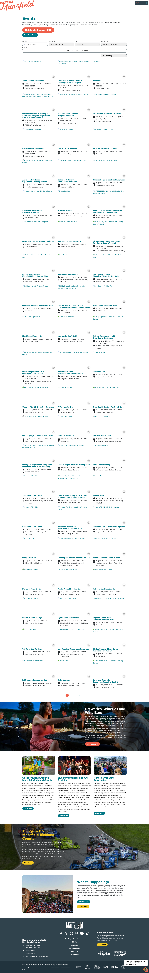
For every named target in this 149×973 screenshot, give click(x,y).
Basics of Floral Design (32, 589)
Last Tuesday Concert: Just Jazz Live (73, 649)
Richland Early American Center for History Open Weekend (107, 242)
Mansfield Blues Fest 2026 (69, 241)
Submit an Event (30, 35)
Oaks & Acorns (64, 680)
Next (80, 695)
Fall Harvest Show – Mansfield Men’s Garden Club (35, 275)
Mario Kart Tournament (68, 274)
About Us (74, 951)
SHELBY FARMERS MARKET (105, 148)
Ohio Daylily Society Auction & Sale (108, 407)
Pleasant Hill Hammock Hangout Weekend (68, 114)
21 (75, 695)
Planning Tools (74, 948)
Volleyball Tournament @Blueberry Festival (32, 211)
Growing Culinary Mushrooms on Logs (74, 557)
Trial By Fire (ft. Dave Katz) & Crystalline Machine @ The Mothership (74, 306)
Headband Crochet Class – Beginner (38, 241)
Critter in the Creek (66, 435)
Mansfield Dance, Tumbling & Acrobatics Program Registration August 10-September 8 (36, 115)
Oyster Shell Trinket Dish (68, 617)
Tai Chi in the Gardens (32, 649)
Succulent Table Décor (32, 495)
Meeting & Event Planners (74, 939)
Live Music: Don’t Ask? (67, 336)
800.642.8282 (30, 953)
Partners (74, 945)
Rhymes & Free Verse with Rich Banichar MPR (103, 618)
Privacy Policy (55, 967)
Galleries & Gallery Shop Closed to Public (67, 180)
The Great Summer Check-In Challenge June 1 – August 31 (70, 81)
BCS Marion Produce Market (34, 680)
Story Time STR (29, 557)
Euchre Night (98, 495)
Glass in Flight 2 (100, 371)
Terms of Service (65, 967)
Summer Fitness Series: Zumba (106, 557)
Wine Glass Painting (101, 464)
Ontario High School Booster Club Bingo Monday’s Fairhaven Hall (72, 496)
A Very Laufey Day (66, 407)
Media (74, 942)
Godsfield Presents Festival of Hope (37, 305)
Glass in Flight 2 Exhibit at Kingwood (109, 179)
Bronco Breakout (65, 210)
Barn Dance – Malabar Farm (105, 305)
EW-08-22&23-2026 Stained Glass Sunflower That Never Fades (107, 211)
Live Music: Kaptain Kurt (32, 336)
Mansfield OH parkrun (67, 148)
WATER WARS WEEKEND (33, 148)
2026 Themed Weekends (33, 80)
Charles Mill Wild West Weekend (107, 113)
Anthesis (97, 80)
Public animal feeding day (104, 589)
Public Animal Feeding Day (69, 589)
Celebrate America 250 (38, 30)
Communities (74, 954)
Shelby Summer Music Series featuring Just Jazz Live (105, 650)
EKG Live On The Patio (103, 435)
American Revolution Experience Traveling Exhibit (34, 180)
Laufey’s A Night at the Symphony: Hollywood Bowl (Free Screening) (37, 465)
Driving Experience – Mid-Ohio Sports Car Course (104, 337)
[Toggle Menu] (142, 3)
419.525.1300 (30, 951)
